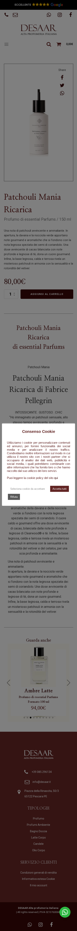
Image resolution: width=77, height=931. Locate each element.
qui (56, 478)
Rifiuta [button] (14, 496)
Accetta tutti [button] (60, 488)
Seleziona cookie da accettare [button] (27, 488)
